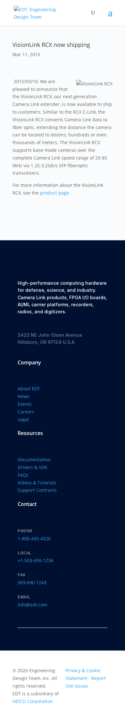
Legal (23, 419)
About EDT (29, 389)
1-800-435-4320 (34, 538)
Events (25, 404)
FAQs (23, 475)
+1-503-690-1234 (35, 560)
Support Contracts (37, 490)
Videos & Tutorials (37, 483)
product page (54, 193)
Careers (26, 412)
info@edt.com (32, 605)
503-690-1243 (32, 582)
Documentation (34, 459)
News (23, 396)
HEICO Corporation (33, 701)
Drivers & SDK (32, 467)
